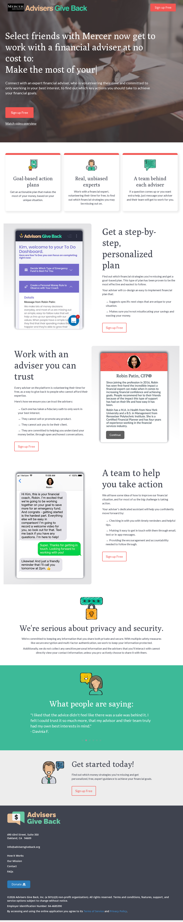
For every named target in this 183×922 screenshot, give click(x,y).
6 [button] (100, 729)
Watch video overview (20, 123)
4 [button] (93, 729)
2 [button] (86, 729)
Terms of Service (94, 900)
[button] (18, 873)
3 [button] (90, 729)
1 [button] (82, 729)
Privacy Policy (118, 900)
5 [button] (97, 729)
